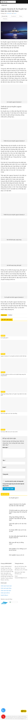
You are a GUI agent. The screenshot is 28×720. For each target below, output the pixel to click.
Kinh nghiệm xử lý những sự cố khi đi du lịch (18, 549)
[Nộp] (14, 1)
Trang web (5, 474)
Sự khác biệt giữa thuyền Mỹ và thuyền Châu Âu (18, 536)
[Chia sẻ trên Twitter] (20, 16)
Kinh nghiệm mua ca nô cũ (16, 555)
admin (15, 13)
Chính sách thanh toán (6, 586)
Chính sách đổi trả (5, 592)
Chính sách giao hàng (6, 588)
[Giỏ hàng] (22, 2)
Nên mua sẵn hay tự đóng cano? (16, 543)
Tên (4, 460)
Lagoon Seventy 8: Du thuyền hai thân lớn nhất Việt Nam (17, 504)
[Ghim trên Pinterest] (4, 19)
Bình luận (5, 447)
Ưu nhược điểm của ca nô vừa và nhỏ (17, 530)
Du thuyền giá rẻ (13, 498)
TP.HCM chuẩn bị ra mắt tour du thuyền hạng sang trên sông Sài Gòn (18, 512)
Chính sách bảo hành (6, 590)
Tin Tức (10, 315)
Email (4, 467)
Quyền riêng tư (4, 595)
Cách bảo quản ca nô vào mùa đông (17, 524)
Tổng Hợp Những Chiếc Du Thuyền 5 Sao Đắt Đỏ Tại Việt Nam (17, 518)
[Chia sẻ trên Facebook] (13, 16)
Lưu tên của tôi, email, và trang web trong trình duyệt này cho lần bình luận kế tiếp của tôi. (13, 483)
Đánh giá (4, 5)
